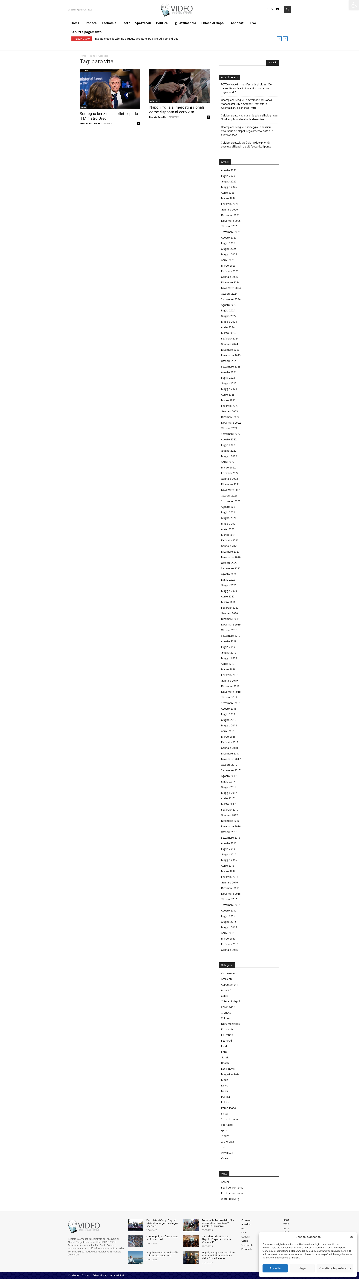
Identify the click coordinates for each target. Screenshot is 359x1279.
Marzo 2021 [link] (228, 534)
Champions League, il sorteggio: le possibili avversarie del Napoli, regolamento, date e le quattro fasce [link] (247, 131)
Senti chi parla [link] (229, 1119)
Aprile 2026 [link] (227, 192)
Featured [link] (226, 1040)
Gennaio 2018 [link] (229, 748)
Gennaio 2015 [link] (229, 949)
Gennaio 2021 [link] (229, 546)
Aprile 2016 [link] (227, 865)
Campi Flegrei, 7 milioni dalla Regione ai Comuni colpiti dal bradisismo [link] (136, 38)
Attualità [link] (154, 101)
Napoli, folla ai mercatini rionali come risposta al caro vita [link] (176, 109)
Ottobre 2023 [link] (229, 361)
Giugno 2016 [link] (228, 854)
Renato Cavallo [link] (157, 117)
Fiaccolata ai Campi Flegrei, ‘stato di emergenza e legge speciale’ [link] (162, 1223)
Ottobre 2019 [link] (229, 630)
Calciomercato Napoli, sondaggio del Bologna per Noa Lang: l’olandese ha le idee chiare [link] (249, 117)
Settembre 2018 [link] (230, 703)
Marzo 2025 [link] (228, 265)
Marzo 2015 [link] (228, 938)
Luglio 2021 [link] (228, 512)
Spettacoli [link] (227, 1124)
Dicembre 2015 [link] (230, 888)
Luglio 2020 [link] (228, 579)
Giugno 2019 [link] (228, 652)
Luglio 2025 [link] (228, 243)
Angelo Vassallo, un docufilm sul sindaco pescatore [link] (162, 1254)
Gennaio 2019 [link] (229, 680)
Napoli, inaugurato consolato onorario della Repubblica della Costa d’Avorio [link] (218, 1255)
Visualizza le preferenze (335, 1268)
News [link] (83, 107)
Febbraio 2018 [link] (229, 742)
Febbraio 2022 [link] (229, 473)
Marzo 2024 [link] (228, 333)
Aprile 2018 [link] (227, 731)
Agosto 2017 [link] (229, 776)
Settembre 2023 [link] (230, 366)
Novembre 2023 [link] (231, 355)
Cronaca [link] (226, 1012)
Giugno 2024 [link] (228, 316)
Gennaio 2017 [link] (229, 815)
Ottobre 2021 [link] (229, 495)
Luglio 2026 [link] (228, 176)
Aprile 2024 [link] (227, 327)
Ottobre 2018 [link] (229, 697)
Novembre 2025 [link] (231, 220)
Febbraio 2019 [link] (229, 675)
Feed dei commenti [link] (232, 1193)
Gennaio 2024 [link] (229, 344)
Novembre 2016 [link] (231, 826)
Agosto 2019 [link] (229, 641)
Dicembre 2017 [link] (230, 753)
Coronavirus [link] (228, 1007)
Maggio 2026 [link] (229, 187)
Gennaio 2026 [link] (229, 209)
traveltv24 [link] (227, 1153)
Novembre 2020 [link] (231, 557)
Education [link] (227, 1035)
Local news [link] (228, 1068)
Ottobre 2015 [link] (229, 899)
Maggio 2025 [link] (229, 254)
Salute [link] (224, 1113)
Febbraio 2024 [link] (229, 338)
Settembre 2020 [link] (230, 568)
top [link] (223, 1147)
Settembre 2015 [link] (230, 905)
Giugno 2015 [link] (228, 921)
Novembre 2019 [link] (231, 624)
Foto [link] (224, 1052)
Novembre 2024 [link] (231, 288)
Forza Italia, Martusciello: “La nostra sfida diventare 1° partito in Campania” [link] (218, 1223)
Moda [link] (224, 1080)
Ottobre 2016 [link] (229, 832)
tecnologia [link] (227, 1141)
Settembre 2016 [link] (230, 837)
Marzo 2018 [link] (228, 736)
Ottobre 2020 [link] (229, 563)
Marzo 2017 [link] (228, 804)
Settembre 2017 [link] (230, 770)
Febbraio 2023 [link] (229, 406)
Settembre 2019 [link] (230, 635)
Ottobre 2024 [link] (229, 293)
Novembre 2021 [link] (231, 490)
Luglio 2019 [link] (228, 647)
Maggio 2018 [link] (229, 725)
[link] (354, 5)
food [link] (224, 1046)
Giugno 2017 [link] (228, 787)
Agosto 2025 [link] (229, 237)
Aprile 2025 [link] (227, 260)
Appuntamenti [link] (229, 984)
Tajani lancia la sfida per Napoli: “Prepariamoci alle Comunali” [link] (216, 1239)
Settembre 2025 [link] (230, 232)
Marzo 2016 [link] (228, 871)
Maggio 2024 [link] (229, 321)
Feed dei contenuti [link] (232, 1187)
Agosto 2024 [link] (229, 305)
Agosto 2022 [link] (229, 439)
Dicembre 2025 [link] (230, 215)
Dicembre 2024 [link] (230, 282)
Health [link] (225, 1063)
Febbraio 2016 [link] (229, 877)
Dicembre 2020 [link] (230, 551)
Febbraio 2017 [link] (229, 809)
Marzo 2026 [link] (228, 198)
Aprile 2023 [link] (227, 394)
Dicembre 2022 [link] (230, 417)
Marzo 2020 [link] (228, 602)
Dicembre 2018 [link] (230, 686)
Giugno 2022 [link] (228, 450)
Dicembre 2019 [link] (230, 619)
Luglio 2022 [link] (228, 445)
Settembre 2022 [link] (230, 434)
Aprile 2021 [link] (227, 529)
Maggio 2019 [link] (229, 658)
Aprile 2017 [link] (227, 798)
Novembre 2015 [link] (231, 893)
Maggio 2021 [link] (229, 523)
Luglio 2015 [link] (228, 916)
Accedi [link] (225, 1182)
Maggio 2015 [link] (229, 927)
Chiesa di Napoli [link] (230, 1001)
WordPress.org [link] (230, 1198)
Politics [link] (225, 1102)
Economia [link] (227, 1029)
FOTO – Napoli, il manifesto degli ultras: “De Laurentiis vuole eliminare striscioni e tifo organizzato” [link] (246, 88)
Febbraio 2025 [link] (229, 271)
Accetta (275, 1268)
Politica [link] (225, 1096)
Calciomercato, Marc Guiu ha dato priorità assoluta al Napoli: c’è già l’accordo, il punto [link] (246, 144)
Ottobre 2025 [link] (229, 226)
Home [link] (83, 55)
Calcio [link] (224, 995)
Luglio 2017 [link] (228, 781)
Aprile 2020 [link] (227, 596)
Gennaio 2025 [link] (229, 277)
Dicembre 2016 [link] (230, 821)
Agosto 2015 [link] (229, 910)
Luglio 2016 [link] (228, 849)
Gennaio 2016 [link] (229, 882)
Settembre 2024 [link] (230, 299)
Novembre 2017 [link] (231, 759)
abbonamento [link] (229, 973)
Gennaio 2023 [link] (229, 411)
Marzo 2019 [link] (228, 669)
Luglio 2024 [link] (228, 310)
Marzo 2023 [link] (228, 400)
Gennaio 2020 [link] (229, 613)
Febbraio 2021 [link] (229, 540)
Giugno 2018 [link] (228, 720)
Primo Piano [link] (228, 1108)
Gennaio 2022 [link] (229, 478)
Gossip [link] (225, 1057)
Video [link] (224, 1158)
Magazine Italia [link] (230, 1074)
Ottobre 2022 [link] (229, 428)
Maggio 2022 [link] (229, 456)
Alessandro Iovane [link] (90, 123)
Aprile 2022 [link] (227, 462)
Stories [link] (225, 1136)
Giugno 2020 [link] (228, 585)
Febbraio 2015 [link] (229, 944)
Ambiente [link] (227, 979)
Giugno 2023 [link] (228, 383)
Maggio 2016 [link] (229, 860)
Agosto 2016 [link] (229, 843)
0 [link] (138, 123)
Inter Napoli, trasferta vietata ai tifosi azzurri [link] (162, 1238)
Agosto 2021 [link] (229, 506)
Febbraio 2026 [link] (229, 204)
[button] (351, 1237)
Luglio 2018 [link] (228, 714)
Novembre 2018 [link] (231, 692)
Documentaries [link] (230, 1024)
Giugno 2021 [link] (228, 518)
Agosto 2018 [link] (229, 708)
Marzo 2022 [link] (228, 467)
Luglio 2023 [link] (228, 377)
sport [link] (224, 1130)
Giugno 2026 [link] (228, 181)
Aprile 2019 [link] (227, 663)
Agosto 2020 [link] (229, 574)
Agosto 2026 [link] (229, 170)
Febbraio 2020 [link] (229, 607)
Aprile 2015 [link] (227, 933)
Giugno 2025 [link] (228, 248)
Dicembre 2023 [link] (230, 349)
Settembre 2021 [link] (230, 501)
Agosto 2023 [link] (229, 372)
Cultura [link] (225, 1018)
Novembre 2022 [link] (231, 422)
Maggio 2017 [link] (229, 792)
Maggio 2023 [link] (229, 389)
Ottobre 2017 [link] (229, 764)
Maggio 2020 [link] (229, 591)
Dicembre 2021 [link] (230, 484)
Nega (302, 1268)
